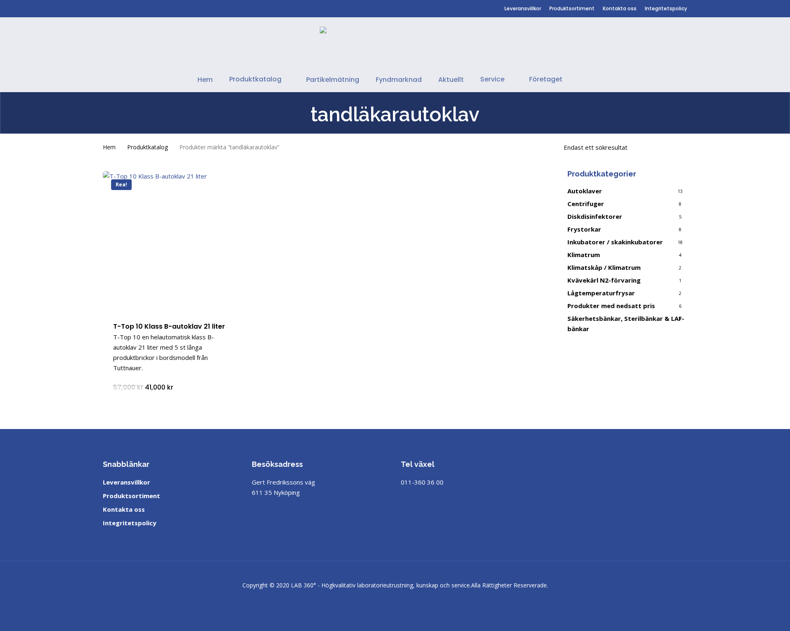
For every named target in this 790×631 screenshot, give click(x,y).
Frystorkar (584, 229)
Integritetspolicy (129, 523)
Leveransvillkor (126, 482)
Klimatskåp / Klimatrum (604, 267)
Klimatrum (583, 255)
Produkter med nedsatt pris (611, 306)
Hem (109, 147)
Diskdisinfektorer (594, 216)
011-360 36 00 (422, 482)
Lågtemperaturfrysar (601, 293)
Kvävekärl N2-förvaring (604, 280)
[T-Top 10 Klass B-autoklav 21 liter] (173, 241)
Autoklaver (584, 191)
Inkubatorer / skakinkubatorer (615, 242)
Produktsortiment (131, 496)
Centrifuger (585, 204)
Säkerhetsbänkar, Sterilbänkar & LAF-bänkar (625, 323)
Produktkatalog (147, 147)
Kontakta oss (124, 509)
